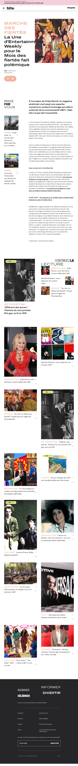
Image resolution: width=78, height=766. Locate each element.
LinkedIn (20, 724)
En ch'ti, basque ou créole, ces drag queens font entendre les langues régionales (19, 491)
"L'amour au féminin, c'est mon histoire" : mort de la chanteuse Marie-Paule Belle (55, 538)
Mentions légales (43, 718)
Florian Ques (11, 71)
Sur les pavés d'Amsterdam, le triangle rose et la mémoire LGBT (17, 589)
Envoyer (55, 743)
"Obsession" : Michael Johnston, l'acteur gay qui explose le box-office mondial (55, 652)
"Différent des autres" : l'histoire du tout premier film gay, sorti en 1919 (17, 310)
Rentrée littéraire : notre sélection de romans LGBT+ (50, 281)
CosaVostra (32, 756)
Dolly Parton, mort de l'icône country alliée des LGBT (61, 271)
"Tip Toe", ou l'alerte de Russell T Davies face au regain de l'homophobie (17, 416)
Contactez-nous (43, 713)
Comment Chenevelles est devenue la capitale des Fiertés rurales (10, 178)
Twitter (19, 730)
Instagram (20, 713)
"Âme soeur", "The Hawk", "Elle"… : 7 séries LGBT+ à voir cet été (18, 663)
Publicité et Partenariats (45, 724)
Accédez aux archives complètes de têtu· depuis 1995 (23, 3)
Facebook (20, 718)
